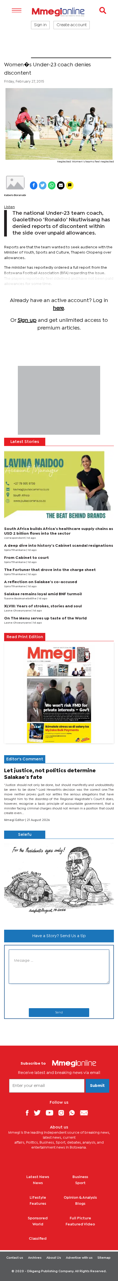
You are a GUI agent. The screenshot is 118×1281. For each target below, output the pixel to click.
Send (59, 1012)
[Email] (86, 1112)
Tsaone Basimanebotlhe (20, 598)
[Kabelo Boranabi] (15, 183)
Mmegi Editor (14, 820)
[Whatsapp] (74, 1112)
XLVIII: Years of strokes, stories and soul (43, 606)
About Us (53, 1257)
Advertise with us (79, 1257)
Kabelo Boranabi (15, 195)
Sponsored (38, 1218)
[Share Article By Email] (60, 185)
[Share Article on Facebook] (33, 185)
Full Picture (80, 1218)
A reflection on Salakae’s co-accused (40, 582)
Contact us (14, 1257)
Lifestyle (38, 1197)
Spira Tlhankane (15, 550)
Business (80, 1177)
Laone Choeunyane (18, 611)
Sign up (27, 320)
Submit (97, 1085)
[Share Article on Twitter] (42, 185)
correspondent (15, 538)
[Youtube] (51, 1112)
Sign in (40, 25)
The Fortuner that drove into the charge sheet (50, 570)
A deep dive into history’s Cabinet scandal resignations (58, 545)
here (58, 308)
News (38, 1183)
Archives (34, 1257)
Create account (72, 25)
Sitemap (104, 1257)
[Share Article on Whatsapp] (51, 185)
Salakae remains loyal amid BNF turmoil (43, 594)
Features (38, 1203)
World (37, 1224)
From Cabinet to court (26, 557)
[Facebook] (29, 1112)
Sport (17, 54)
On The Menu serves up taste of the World (45, 618)
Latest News (37, 1177)
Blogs (80, 1203)
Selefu (25, 834)
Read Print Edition (25, 637)
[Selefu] (59, 882)
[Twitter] (39, 1112)
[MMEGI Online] (59, 12)
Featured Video (80, 1224)
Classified (38, 1238)
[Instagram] (63, 1112)
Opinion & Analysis (80, 1197)
